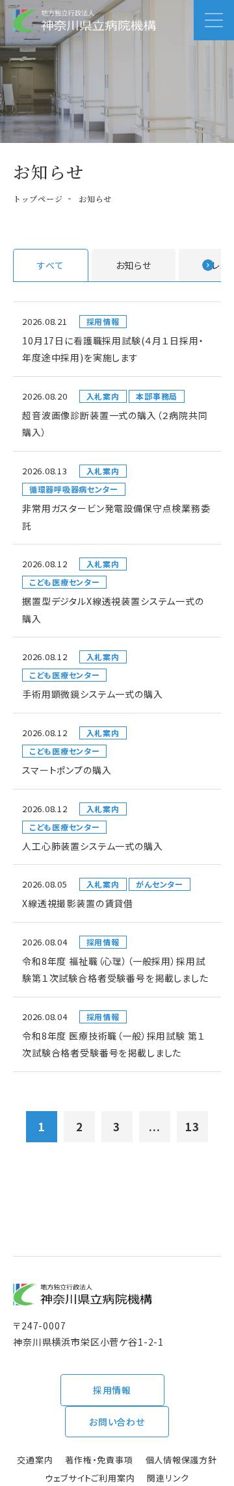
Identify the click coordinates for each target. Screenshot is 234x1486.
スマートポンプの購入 (66, 769)
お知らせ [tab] (133, 265)
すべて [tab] (50, 265)
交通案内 (35, 1460)
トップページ (37, 198)
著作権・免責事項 (99, 1460)
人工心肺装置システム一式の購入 (92, 845)
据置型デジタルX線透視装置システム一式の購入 (113, 610)
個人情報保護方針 (181, 1460)
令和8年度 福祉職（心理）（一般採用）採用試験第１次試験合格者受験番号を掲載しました (115, 969)
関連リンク (168, 1478)
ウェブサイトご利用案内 (90, 1478)
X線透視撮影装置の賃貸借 (77, 903)
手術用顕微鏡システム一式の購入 (92, 693)
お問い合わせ (117, 1421)
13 (192, 1126)
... (155, 1126)
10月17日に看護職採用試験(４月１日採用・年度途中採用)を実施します (112, 349)
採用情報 (112, 1389)
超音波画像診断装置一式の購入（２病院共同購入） (115, 424)
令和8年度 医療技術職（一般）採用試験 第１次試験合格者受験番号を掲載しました (113, 1044)
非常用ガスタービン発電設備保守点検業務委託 (116, 517)
